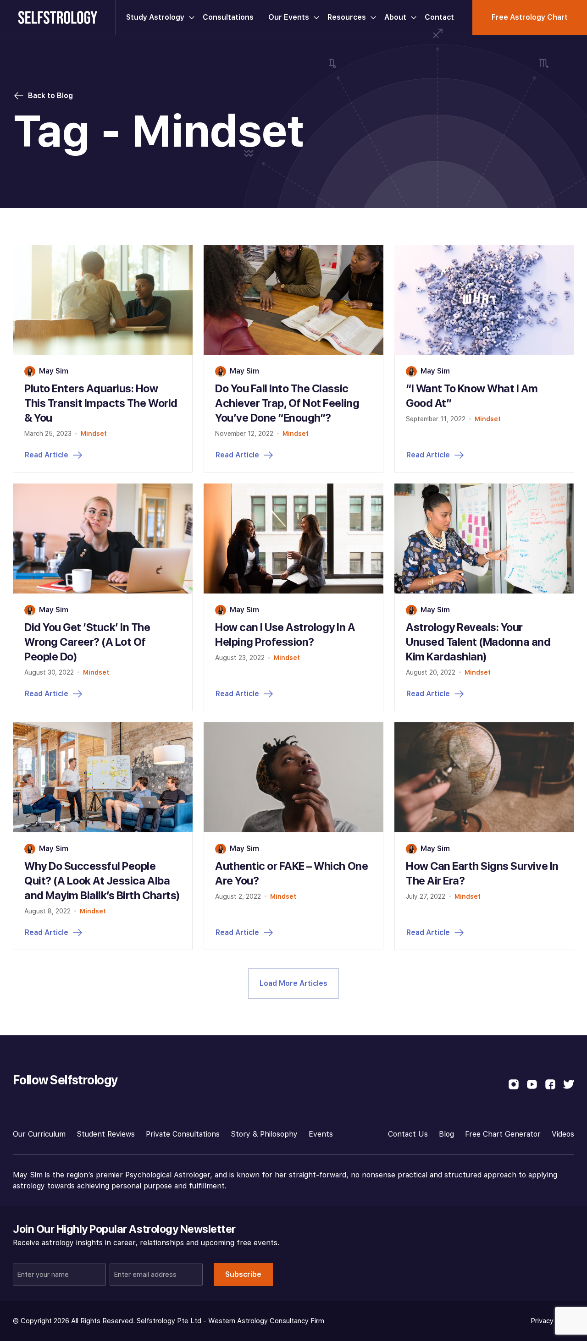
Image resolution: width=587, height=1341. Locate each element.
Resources (346, 17)
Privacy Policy (552, 1321)
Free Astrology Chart (530, 17)
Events (321, 1134)
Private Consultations (183, 1134)
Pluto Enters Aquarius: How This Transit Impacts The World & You (100, 403)
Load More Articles (293, 983)
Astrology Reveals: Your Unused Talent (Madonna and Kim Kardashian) (478, 642)
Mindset (94, 433)
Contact (439, 17)
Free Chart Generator (503, 1134)
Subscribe (243, 1274)
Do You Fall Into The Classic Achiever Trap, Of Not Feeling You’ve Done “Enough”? (287, 403)
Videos (563, 1134)
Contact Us (408, 1134)
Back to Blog (50, 95)
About (395, 17)
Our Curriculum (39, 1134)
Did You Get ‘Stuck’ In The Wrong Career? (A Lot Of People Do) (87, 642)
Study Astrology (155, 17)
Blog (446, 1134)
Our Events (288, 17)
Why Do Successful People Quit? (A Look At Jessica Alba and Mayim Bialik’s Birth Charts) (102, 880)
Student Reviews (106, 1134)
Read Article (46, 455)
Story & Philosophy (264, 1134)
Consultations (228, 17)
